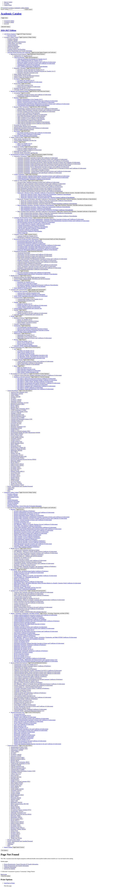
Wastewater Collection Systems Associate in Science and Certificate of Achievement (39, 185)
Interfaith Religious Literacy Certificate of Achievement (28, 581)
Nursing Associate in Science (21, 559)
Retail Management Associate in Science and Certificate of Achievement (33, 543)
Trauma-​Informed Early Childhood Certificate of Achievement (30, 709)
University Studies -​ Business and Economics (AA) (27, 545)
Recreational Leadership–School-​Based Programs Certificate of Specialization (37, 285)
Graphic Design (18, 359)
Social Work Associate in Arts (25, 85)
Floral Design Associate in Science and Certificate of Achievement (34, 256)
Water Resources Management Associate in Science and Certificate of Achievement (39, 189)
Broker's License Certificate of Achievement (28, 134)
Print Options (4, 850)
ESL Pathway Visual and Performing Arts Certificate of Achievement (35, 389)
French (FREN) (15, 787)
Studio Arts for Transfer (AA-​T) (25, 352)
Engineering (17, 325)
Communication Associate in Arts (26, 300)
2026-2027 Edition (8, 30)
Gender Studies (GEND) (17, 437)
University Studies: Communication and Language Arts (28, 314)
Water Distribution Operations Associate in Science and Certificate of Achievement (39, 188)
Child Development (19, 57)
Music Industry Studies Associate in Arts (27, 372)
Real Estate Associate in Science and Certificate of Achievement (34, 132)
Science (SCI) (14, 830)
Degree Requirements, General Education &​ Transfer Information (24, 506)
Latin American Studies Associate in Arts (24, 696)
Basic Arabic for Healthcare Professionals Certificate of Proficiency (31, 595)
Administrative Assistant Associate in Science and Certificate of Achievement (37, 108)
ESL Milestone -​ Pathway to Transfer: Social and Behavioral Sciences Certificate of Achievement (39, 684)
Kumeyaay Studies (19, 146)
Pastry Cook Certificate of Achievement (24, 732)
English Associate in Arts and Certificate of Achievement (32, 305)
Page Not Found (11, 35)
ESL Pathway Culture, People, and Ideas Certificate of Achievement (35, 381)
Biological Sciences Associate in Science (28, 321)
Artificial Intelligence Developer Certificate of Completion (29, 618)
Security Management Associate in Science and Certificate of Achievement (33, 706)
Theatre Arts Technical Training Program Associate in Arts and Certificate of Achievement (37, 744)
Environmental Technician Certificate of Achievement (31, 243)
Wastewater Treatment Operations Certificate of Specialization (37, 202)
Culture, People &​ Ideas (17, 137)
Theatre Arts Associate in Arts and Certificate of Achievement (30, 741)
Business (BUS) (15, 407)
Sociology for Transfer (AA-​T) (22, 88)
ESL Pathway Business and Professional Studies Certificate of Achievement (37, 380)
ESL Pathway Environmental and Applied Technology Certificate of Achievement (38, 383)
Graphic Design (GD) (16, 441)
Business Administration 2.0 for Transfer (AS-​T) (30, 99)
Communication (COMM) (17, 417)
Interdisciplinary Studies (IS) (18, 447)
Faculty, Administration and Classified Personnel (20, 486)
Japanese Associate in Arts (21, 604)
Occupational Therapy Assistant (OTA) (21, 810)
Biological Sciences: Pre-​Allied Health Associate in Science (29, 277)
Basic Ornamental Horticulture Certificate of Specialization (32, 269)
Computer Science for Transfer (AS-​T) (27, 236)
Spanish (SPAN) (15, 477)
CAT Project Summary (10, 34)
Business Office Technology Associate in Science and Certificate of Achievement (38, 110)
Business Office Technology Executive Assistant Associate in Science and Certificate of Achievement (40, 518)
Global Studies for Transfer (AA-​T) (23, 694)
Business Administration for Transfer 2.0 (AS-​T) (26, 514)
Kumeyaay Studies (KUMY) (18, 449)
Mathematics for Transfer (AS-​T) (26, 335)
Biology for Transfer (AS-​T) (24, 319)
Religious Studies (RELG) (17, 471)
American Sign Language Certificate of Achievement (31, 294)
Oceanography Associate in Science (23, 652)
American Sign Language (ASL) (19, 392)
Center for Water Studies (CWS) (19, 411)
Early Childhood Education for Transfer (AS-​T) (29, 60)
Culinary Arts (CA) (16, 774)
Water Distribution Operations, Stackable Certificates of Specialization (35, 205)
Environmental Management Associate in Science (30, 242)
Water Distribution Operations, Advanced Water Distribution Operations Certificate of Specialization (47, 210)
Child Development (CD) (17, 414)
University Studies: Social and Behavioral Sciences (27, 89)
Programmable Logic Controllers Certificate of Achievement (29, 658)
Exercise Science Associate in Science (27, 283)
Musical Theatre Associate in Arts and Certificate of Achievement (31, 729)
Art (15, 349)
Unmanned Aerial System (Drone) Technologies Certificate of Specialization (37, 274)
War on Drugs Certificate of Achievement (25, 589)
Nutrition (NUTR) (15, 453)
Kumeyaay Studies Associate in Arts (26, 148)
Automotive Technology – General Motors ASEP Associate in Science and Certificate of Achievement (44, 171)
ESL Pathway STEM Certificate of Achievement (30, 387)
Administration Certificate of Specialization (28, 65)
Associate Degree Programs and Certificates (18, 52)
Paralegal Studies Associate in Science (24, 129)
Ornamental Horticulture (20, 251)
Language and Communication (19, 289)
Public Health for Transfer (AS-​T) (23, 288)
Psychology (17, 78)
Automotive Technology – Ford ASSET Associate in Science (33, 169)
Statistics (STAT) (15, 479)
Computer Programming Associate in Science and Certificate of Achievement (34, 628)
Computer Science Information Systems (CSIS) (23, 771)
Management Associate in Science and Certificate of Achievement (31, 128)
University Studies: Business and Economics (25, 135)
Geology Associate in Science (22, 640)
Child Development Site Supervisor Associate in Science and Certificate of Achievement (37, 673)
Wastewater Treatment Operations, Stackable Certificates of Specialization (36, 199)
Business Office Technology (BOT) (20, 408)
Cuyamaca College (9, 22)
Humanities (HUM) (16, 446)
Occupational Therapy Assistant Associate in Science (28, 562)
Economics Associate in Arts (21, 521)
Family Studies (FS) (16, 786)
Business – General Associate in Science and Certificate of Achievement (33, 520)
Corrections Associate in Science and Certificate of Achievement (31, 675)
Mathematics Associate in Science (23, 646)
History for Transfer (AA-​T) (24, 143)
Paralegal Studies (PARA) (17, 458)
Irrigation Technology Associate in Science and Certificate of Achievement (36, 260)
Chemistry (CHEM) (16, 413)
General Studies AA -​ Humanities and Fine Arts (26, 577)
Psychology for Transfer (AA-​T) (25, 80)
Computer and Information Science (23, 217)
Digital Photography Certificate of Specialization (30, 363)
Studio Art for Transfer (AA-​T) (22, 739)
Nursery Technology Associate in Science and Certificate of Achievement (36, 266)
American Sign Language (20, 291)
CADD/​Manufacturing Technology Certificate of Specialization (34, 179)
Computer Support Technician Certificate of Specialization (32, 226)
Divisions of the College (13, 839)
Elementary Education (20, 68)
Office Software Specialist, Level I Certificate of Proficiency (29, 541)
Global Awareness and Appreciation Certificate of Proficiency (30, 693)
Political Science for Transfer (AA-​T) (23, 77)
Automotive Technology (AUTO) (19, 402)
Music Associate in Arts (20, 726)
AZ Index (6, 3)
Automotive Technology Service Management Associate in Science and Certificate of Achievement (43, 166)
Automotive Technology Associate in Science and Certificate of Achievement (37, 158)
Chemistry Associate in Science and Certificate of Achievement (30, 627)
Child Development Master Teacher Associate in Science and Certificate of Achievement (37, 672)
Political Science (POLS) (17, 464)
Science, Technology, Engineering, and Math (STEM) (25, 613)
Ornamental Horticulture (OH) (19, 456)
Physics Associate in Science (24, 344)
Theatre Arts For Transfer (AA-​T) (23, 742)
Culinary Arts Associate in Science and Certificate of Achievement (31, 718)
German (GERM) (15, 793)
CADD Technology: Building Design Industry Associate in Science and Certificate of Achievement (43, 176)
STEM (12, 316)
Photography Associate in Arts (22, 733)
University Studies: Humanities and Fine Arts (26, 153)
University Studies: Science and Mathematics (26, 345)
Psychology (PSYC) (16, 468)
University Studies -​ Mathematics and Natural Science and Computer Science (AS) (35, 659)
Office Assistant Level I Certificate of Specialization (30, 117)
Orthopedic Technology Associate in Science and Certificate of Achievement (34, 563)
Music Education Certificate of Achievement (29, 370)
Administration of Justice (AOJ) (19, 747)
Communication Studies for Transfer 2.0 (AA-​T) (26, 598)
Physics (16, 339)
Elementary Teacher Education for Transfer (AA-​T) (30, 69)
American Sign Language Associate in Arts (28, 293)
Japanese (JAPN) (15, 799)
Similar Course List (22, 232)
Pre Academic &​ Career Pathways (19, 373)
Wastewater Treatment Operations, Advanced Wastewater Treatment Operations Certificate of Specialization (49, 203)
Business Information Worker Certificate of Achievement (32, 114)
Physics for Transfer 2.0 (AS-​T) (22, 656)
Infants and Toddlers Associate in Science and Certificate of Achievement (36, 62)
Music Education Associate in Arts (26, 369)
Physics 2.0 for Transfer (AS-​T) (25, 342)
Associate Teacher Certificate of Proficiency (25, 669)
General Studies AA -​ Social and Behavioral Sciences (28, 687)
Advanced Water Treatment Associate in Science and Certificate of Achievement (38, 182)
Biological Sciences (19, 318)
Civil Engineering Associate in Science (27, 327)
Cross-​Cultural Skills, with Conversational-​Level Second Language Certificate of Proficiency (38, 679)
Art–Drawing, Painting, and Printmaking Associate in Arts (32, 355)
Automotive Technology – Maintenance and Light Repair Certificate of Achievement (39, 172)
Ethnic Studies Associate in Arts (22, 74)
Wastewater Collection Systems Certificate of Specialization (36, 196)
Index (8, 490)
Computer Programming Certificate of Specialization (31, 225)
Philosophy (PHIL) (16, 461)
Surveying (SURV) (16, 482)
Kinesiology (17, 280)
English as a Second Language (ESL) (20, 431)
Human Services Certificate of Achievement (28, 86)
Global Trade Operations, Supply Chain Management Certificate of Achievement (35, 527)
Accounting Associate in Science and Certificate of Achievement (34, 94)
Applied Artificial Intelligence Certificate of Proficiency (28, 616)
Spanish (16, 310)
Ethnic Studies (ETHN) (17, 434)
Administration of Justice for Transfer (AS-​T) (26, 664)
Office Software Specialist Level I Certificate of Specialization (33, 122)
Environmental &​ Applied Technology (21, 154)
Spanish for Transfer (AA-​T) (24, 311)
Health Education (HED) (17, 443)
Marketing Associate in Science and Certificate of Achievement (30, 533)
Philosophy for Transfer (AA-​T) (22, 151)
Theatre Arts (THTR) (16, 483)
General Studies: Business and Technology (25, 126)
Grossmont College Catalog (11, 492)
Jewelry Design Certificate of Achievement (25, 723)
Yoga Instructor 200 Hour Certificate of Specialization (31, 286)
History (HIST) (15, 444)
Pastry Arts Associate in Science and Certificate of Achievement (30, 730)
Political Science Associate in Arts (23, 700)
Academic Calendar (12, 40)
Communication (18, 297)
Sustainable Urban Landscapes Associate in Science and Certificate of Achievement (39, 268)
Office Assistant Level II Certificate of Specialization (31, 119)
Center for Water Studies (20, 180)
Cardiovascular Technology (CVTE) (20, 763)
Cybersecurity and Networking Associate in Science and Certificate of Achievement (36, 631)
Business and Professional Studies (19, 91)
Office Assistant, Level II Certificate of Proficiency (27, 538)
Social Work (17, 83)
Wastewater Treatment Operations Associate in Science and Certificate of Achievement (40, 186)
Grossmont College (9, 20)
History (16, 142)
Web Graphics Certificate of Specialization (28, 364)
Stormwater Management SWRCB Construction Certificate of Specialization (37, 249)
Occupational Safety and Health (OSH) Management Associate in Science (36, 246)
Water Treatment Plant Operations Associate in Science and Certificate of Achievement (40, 191)
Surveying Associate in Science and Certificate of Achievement (33, 272)
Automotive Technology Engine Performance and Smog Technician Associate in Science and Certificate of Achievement (48, 163)
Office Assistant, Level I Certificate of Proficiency (27, 536)
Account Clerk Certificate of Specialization (28, 113)
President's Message (12, 494)
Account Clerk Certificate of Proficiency (24, 511)
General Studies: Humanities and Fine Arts (25, 140)
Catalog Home (8, 5)
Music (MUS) (14, 452)
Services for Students (12, 48)
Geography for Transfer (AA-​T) (22, 691)
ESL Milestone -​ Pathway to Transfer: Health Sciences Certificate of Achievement (35, 551)
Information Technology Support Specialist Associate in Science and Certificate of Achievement (39, 643)
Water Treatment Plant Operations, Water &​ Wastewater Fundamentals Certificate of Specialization (46, 213)
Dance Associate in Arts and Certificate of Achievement (28, 721)
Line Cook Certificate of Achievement (24, 724)
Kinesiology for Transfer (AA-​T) (26, 282)
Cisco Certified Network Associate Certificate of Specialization (33, 223)
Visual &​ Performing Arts (17, 347)
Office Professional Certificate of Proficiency (25, 539)
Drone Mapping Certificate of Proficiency (25, 636)
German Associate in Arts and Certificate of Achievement (29, 602)
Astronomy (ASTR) (16, 401)
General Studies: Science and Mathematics (25, 331)
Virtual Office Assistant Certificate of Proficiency (27, 546)
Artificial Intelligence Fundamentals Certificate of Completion (30, 619)
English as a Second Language (22, 377)
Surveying (16, 271)
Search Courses (8, 847)
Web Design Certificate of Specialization (28, 229)
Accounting (17, 93)
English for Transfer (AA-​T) (24, 304)
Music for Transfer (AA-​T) (24, 367)
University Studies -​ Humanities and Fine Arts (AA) (27, 587)
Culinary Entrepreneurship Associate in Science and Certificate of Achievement (34, 720)
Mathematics (17, 333)
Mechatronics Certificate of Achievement (28, 237)
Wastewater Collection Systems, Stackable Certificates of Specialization (36, 192)
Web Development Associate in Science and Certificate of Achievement (36, 222)
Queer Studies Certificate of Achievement (25, 705)
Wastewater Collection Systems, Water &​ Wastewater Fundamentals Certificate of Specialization (46, 194)
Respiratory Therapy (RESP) (18, 829)
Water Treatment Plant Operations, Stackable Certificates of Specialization (36, 211)
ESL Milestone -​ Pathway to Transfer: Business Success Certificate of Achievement (36, 524)
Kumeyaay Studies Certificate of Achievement (29, 150)
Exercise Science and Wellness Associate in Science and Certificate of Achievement (36, 553)
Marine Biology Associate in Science (27, 322)
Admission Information (13, 46)
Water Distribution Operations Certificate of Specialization (36, 208)
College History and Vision (14, 43)
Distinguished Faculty (13, 497)
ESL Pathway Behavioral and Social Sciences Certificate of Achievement (36, 378)
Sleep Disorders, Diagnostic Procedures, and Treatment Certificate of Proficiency (35, 566)
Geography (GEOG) (16, 438)
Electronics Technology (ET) (18, 426)
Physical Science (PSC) (17, 818)
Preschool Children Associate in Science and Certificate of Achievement (36, 63)
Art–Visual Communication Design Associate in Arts (31, 358)
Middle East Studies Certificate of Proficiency (26, 699)
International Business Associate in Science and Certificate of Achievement (33, 530)
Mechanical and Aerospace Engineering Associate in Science (33, 330)
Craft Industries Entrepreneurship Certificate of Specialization (33, 105)
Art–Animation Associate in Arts (25, 353)
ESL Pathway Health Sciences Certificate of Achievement (32, 384)
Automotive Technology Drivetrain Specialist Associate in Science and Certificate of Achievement (43, 161)
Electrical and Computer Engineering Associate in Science (32, 328)
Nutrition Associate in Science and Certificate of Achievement (30, 560)
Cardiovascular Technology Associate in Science (26, 550)
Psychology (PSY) (15, 467)
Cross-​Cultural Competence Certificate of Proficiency (28, 678)
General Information (12, 45)
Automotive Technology (20, 156)
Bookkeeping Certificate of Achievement (28, 96)
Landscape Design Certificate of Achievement (29, 263)
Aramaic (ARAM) (15, 396)
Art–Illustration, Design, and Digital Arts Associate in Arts (32, 356)
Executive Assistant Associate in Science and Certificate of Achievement (36, 111)
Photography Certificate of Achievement (24, 735)
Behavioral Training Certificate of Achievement (29, 82)
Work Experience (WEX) (17, 485)
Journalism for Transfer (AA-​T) (22, 605)
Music (15, 366)
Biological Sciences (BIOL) (18, 759)
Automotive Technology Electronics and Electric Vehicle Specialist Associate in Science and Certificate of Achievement (48, 162)
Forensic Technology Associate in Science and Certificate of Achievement (33, 685)
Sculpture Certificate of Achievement (23, 738)
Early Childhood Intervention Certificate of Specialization (32, 66)
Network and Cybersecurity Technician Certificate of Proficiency (31, 651)
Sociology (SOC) (15, 474)
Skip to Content (8, 2)
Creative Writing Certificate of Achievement (28, 307)
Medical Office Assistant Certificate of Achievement (27, 535)
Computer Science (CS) (17, 420)
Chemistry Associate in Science (22, 324)
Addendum (10, 489)
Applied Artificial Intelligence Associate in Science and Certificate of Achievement (35, 615)
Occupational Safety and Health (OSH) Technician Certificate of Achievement (37, 248)
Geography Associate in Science (22, 690)
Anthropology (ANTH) (17, 393)
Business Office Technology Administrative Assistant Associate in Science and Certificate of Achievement (41, 517)
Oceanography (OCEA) (17, 455)
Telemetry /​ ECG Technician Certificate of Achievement (28, 568)
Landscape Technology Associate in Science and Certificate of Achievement (37, 265)
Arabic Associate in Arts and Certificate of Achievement (28, 594)
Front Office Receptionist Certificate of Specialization (31, 116)
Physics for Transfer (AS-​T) (24, 341)
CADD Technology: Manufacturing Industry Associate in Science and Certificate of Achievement (42, 177)
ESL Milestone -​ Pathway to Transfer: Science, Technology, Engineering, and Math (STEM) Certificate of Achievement (45, 637)
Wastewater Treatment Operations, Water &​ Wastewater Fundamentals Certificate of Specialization (46, 200)
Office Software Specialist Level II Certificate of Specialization (33, 123)
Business (16, 97)
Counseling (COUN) (16, 422)
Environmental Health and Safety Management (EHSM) (25, 432)
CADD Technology (19, 174)
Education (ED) (15, 425)
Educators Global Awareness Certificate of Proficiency (28, 682)
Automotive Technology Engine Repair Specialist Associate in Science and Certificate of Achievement (44, 165)
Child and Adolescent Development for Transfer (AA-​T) (32, 59)
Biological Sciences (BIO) (17, 404)
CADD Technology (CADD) (18, 410)
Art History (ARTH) (16, 399)
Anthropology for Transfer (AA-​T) (23, 55)
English (16, 302)
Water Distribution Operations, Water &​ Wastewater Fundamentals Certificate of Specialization (45, 207)
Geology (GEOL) (15, 440)
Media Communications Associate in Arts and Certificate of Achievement (33, 607)
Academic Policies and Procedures (16, 49)
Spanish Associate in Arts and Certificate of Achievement (32, 313)
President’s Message (12, 39)
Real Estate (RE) (15, 470)
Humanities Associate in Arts (21, 580)
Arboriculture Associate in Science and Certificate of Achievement (34, 254)
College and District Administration (16, 42)
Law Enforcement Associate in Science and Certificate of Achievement (32, 697)
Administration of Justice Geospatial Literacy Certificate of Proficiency (32, 666)
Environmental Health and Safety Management (26, 239)
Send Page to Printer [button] (9, 883)
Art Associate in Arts (19, 714)
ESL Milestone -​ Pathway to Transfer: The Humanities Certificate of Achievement (35, 575)
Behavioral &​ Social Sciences (18, 54)
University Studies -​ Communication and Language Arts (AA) (30, 611)
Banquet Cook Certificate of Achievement (25, 717)
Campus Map (10, 488)
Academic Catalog (11, 13)
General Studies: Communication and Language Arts (28, 308)
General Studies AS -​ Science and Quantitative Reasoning (29, 639)
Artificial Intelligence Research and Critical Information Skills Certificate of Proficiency (37, 621)
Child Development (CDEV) (18, 416)
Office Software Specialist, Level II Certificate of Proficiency (30, 542)
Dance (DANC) (15, 775)
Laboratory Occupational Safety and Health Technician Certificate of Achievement (39, 245)
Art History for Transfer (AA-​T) (25, 350)
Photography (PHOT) (16, 817)
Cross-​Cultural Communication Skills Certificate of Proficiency (30, 676)
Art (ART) (13, 398)
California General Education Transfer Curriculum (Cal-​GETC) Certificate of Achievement (38, 375)
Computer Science (19, 234)
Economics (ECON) (16, 423)
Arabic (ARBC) (15, 395)
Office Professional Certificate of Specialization (29, 120)
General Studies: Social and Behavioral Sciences (26, 75)
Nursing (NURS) (15, 807)
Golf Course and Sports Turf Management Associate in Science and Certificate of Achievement (42, 259)
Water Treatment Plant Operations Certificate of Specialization (37, 214)
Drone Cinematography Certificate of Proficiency (27, 634)
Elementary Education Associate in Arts (27, 72)
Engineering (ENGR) (16, 428)
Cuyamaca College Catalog (11, 37)
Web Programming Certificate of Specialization (29, 231)
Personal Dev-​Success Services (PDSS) (21, 814)
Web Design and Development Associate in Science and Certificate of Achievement (36, 661)
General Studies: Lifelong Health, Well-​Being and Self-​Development (32, 278)
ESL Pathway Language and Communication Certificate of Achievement (36, 386)
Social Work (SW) (15, 473)
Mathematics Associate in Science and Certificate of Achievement (34, 338)
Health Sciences (15, 275)
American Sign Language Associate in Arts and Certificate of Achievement (33, 592)
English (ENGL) (15, 429)
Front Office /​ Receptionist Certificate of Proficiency (27, 526)
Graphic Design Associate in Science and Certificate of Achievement (35, 361)
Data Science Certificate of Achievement (24, 633)
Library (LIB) (14, 801)
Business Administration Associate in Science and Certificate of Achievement (37, 101)
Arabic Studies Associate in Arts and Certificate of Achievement (30, 296)
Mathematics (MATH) (16, 450)
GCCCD (6, 23)
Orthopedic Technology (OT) (18, 813)
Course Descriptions (12, 390)
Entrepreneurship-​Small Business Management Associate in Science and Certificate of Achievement (43, 104)
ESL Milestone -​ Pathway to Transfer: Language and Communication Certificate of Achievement (39, 599)
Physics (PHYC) (15, 462)
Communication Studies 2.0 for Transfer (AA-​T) (30, 299)
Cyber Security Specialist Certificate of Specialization (31, 228)
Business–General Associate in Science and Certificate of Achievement (35, 102)
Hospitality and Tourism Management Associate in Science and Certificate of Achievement (37, 529)
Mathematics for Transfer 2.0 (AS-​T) (23, 649)
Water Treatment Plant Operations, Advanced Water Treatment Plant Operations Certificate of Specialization (49, 216)
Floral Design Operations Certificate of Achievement (31, 257)
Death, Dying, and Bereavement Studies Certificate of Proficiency (31, 571)
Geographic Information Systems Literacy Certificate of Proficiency (31, 688)
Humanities (14, 569)
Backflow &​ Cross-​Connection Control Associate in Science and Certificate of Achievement (41, 183)
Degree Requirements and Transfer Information (19, 51)
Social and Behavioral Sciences (19, 663)
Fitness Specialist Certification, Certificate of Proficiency (28, 554)
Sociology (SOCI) (15, 476)
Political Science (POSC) (17, 465)
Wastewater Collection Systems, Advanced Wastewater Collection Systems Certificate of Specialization (48, 197)
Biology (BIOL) (15, 405)
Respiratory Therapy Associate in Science (25, 565)
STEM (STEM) (15, 480)
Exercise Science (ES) (16, 435)
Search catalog (4, 9)
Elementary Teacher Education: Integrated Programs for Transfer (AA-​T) (36, 71)
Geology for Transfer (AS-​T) (21, 642)
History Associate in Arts (23, 145)
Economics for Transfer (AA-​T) (22, 125)
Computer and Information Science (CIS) (21, 419)
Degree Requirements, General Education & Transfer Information (21, 864)
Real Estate (17, 131)
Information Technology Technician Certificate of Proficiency (30, 645)
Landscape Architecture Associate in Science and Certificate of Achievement (37, 262)
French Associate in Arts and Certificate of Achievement (28, 601)
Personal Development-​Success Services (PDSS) (23, 459)
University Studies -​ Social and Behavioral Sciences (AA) (29, 710)
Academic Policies (12, 504)
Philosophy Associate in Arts (21, 584)
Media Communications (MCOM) (20, 804)
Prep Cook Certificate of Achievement (24, 736)
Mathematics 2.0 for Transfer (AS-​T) (27, 336)
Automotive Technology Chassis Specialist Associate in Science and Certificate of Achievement (42, 159)
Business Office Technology (21, 107)
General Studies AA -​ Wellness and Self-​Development (28, 556)
